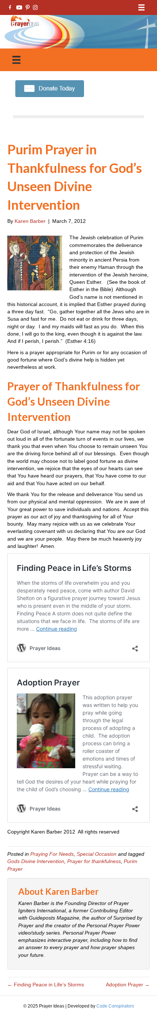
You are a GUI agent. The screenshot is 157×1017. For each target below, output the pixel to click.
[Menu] (141, 7)
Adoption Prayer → (128, 984)
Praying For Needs (52, 854)
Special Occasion (96, 854)
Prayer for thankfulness (94, 861)
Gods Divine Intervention (35, 861)
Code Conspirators (115, 1006)
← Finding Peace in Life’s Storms (45, 984)
